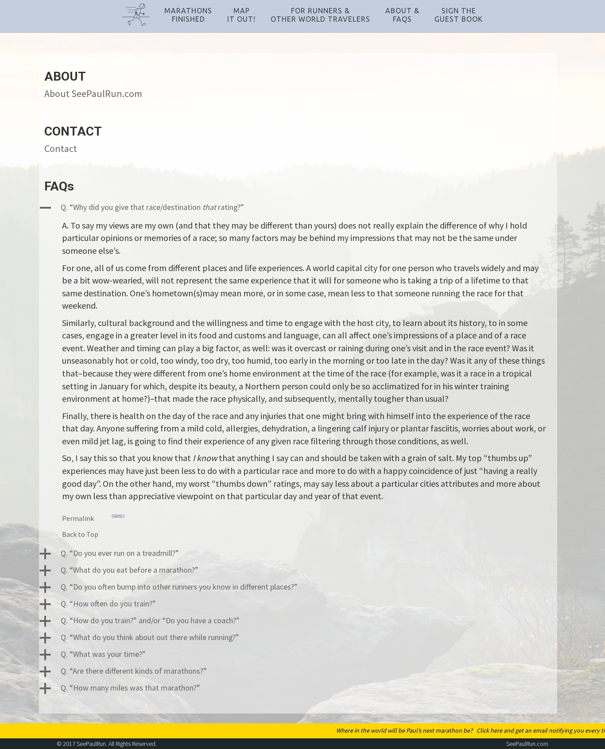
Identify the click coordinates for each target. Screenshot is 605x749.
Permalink (78, 518)
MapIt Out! (241, 15)
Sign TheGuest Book (458, 15)
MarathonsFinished (188, 15)
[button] (298, 208)
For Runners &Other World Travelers (320, 15)
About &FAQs (402, 15)
